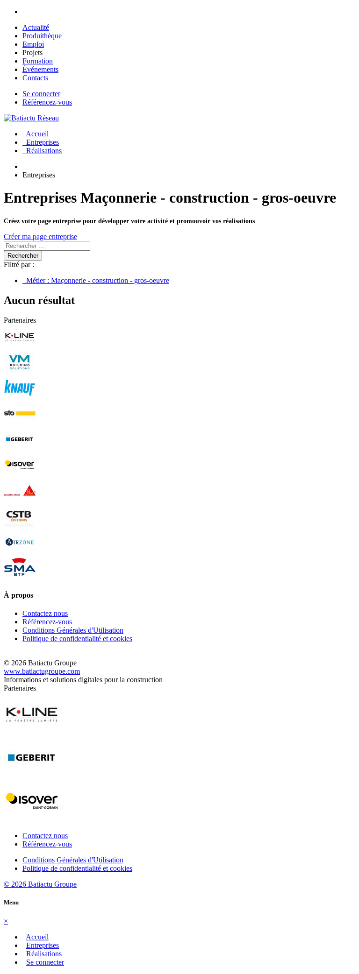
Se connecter (41, 94)
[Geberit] (20, 448)
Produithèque (42, 36)
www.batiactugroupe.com (42, 671)
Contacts (35, 78)
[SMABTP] (20, 577)
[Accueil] (31, 118)
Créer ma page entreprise (40, 236)
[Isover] (20, 474)
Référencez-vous (47, 102)
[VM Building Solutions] (20, 371)
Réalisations (42, 151)
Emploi (33, 44)
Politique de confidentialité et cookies (77, 638)
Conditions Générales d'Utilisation (72, 630)
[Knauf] (20, 397)
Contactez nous (45, 613)
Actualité (35, 27)
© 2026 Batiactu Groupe (40, 884)
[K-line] (20, 346)
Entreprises (40, 142)
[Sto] (20, 423)
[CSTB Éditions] (20, 525)
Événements (40, 69)
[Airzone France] (20, 551)
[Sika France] (20, 500)
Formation (37, 61)
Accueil (35, 134)
